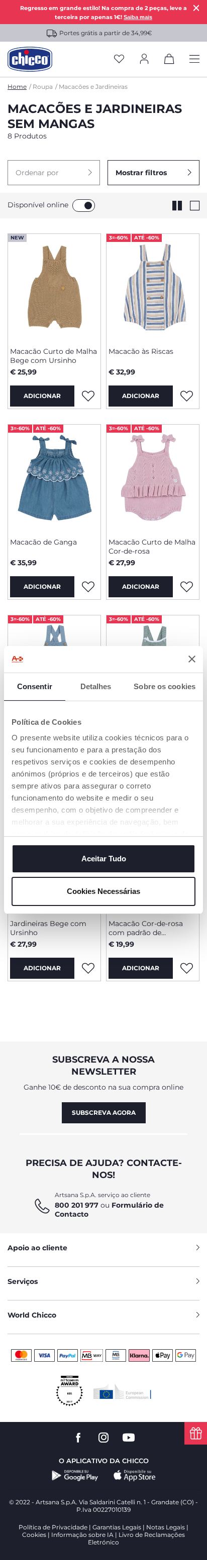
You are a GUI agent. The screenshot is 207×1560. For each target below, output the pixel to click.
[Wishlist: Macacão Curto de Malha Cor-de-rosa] (186, 586)
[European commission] (122, 1391)
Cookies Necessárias (103, 891)
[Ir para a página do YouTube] (129, 1438)
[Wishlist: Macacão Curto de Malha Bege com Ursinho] (87, 396)
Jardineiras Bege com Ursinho (48, 928)
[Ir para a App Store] (135, 1476)
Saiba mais (138, 17)
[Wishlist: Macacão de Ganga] (87, 586)
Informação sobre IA (82, 1534)
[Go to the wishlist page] (119, 59)
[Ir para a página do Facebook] (78, 1438)
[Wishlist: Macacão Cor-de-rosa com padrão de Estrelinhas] (186, 968)
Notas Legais (165, 1527)
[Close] (196, 8)
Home (17, 86)
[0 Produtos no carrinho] (169, 60)
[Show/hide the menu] (194, 59)
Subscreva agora (104, 1112)
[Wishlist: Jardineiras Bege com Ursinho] (87, 968)
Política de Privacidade (53, 1527)
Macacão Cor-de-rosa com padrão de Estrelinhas (146, 928)
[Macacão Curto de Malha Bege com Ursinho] (54, 286)
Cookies (34, 1534)
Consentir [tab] (34, 686)
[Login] (144, 59)
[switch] (83, 205)
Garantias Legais (116, 1527)
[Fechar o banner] (191, 659)
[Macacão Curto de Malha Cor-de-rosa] (153, 477)
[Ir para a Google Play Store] (75, 1476)
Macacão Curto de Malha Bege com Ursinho (53, 356)
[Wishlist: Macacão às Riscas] (186, 396)
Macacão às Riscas (141, 351)
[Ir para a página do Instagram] (103, 1438)
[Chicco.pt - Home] (30, 59)
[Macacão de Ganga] (54, 477)
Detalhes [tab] (96, 686)
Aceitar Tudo (103, 858)
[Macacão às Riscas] (153, 286)
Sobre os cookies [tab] (164, 686)
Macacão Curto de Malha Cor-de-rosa (152, 547)
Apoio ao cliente (37, 1247)
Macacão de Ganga (43, 542)
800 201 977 (76, 1205)
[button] (54, 172)
